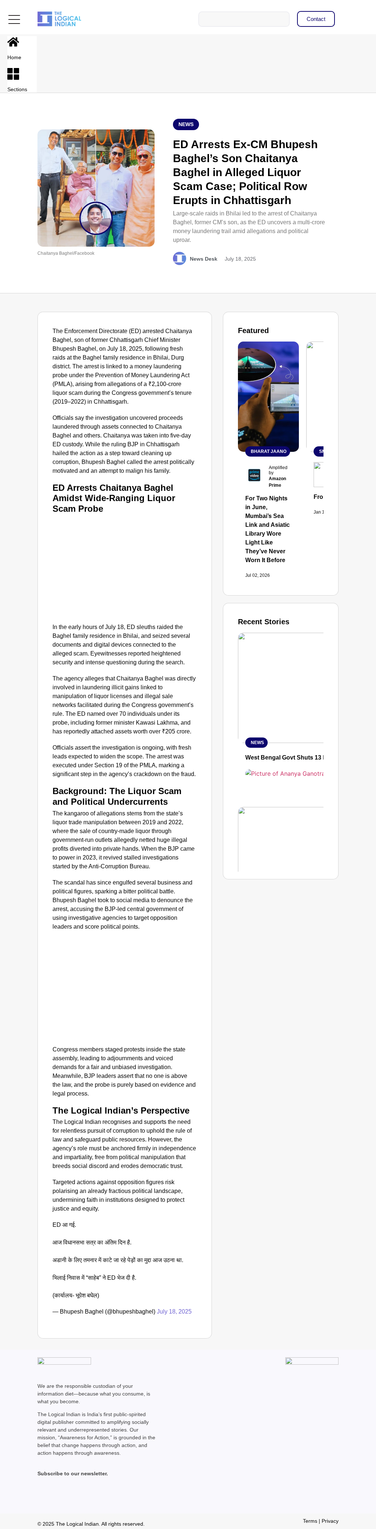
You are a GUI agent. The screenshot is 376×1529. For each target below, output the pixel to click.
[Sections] (13, 74)
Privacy (330, 1521)
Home (14, 57)
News (186, 124)
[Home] (13, 42)
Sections (17, 89)
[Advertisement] (125, 567)
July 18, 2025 (174, 1311)
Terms (310, 1521)
